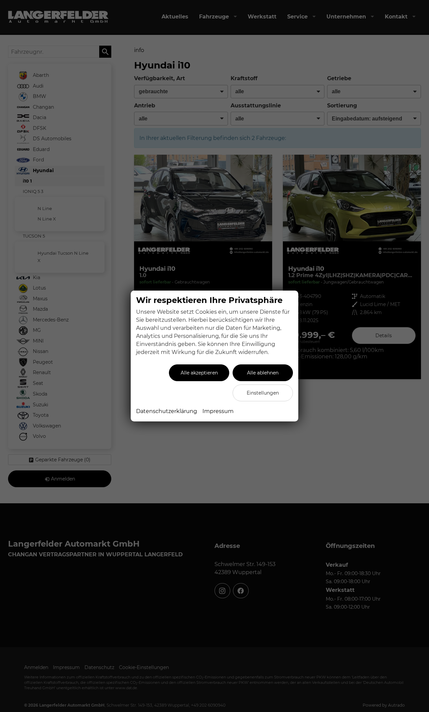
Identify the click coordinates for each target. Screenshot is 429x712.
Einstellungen (263, 393)
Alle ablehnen (263, 373)
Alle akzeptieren (199, 373)
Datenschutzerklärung (166, 411)
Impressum (218, 411)
